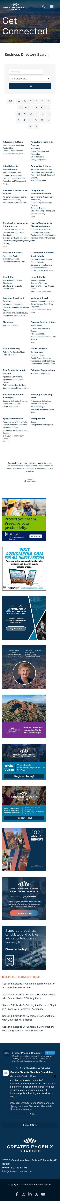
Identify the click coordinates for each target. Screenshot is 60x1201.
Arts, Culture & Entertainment (10, 167)
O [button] (31, 114)
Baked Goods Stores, (39, 404)
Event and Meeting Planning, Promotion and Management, (14, 179)
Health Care (9, 277)
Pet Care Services (10, 355)
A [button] (19, 101)
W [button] (42, 120)
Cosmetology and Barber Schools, (41, 329)
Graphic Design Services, (13, 151)
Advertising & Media (13, 142)
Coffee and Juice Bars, (12, 404)
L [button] (47, 107)
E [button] (42, 101)
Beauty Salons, (37, 325)
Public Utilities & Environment (39, 350)
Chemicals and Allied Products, (15, 313)
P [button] (36, 114)
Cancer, (6, 289)
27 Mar (33, 1076)
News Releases (30, 463)
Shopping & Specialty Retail (41, 396)
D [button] (37, 101)
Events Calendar (44, 463)
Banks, (15, 256)
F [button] (48, 101)
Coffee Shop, (8, 407)
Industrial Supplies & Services (13, 299)
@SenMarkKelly (45, 1102)
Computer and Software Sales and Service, (42, 198)
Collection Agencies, (11, 259)
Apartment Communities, (13, 377)
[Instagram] (23, 1194)
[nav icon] (52, 6)
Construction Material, (11, 316)
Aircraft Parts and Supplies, (41, 169)
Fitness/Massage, (38, 334)
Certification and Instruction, (42, 259)
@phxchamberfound (18, 1076)
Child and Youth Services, (41, 230)
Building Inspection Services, (14, 385)
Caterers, (24, 401)
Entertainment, (16, 176)
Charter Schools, (37, 262)
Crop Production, (37, 157)
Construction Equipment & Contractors (15, 224)
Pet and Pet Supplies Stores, (14, 352)
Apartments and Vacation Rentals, (13, 381)
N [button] (25, 114)
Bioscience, (7, 283)
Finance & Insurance (13, 253)
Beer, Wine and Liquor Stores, (42, 409)
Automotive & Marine (41, 166)
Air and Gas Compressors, (13, 305)
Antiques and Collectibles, (41, 401)
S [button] (19, 120)
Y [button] (30, 126)
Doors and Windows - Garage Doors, (42, 287)
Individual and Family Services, (43, 238)
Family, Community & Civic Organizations (41, 224)
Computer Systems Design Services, (41, 204)
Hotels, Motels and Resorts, (41, 310)
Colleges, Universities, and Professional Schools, (41, 266)
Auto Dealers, (36, 181)
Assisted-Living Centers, (12, 280)
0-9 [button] (10, 101)
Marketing (8, 322)
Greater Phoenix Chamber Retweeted (35, 1068)
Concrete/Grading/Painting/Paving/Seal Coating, (18, 242)
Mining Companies (38, 160)
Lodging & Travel (39, 298)
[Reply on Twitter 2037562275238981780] (12, 1114)
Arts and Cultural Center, (12, 173)
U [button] (30, 120)
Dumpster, (41, 355)
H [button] (26, 107)
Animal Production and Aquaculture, (40, 152)
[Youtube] (43, 1194)
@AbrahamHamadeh (40, 1106)
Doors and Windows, (39, 283)
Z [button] (36, 126)
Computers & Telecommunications (41, 192)
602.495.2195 (19, 1167)
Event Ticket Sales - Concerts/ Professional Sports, (15, 426)
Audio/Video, (8, 148)
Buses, (33, 422)
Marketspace (44, 466)
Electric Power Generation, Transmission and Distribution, (43, 359)
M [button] (19, 114)
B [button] (25, 101)
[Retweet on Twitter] (17, 1068)
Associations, (8, 203)
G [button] (20, 107)
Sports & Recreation (13, 418)
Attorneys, (18, 203)
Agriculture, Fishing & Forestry (42, 143)
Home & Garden (38, 277)
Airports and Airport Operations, (43, 172)
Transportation (38, 418)
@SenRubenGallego (21, 1109)
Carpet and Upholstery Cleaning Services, (16, 308)
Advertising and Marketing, (13, 145)
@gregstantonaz (19, 1106)
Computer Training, (38, 208)
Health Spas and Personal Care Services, (43, 338)
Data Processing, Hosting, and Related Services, (43, 212)
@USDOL (15, 1102)
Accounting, (7, 256)
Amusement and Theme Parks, (15, 422)
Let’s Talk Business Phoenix (22, 977)
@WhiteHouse (28, 1102)
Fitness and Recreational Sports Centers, (15, 431)
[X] (36, 1194)
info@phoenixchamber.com (17, 1171)
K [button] (42, 107)
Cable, (33, 355)
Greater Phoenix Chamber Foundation (31, 1072)
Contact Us (19, 468)
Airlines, (34, 301)
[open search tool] (43, 6)
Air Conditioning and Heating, (15, 197)
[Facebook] (17, 1194)
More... (22, 154)
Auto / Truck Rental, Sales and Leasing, (43, 176)
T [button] (24, 120)
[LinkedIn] (30, 1194)
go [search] (31, 86)
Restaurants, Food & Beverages (13, 396)
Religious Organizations (43, 370)
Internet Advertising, (11, 154)
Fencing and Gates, (38, 291)
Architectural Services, (12, 200)
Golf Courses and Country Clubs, (13, 437)
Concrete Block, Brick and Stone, (16, 238)
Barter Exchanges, (38, 407)
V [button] (36, 120)
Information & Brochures (35, 468)
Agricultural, (35, 148)
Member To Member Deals (26, 466)
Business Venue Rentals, (13, 388)
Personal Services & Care (43, 322)
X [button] (48, 120)
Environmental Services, (40, 364)
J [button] (36, 107)
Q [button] (42, 114)
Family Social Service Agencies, (43, 235)
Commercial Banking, (11, 262)
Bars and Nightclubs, (11, 401)
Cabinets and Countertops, (13, 230)
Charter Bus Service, (46, 301)
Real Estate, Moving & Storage (14, 372)
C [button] (31, 101)
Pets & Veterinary (11, 349)
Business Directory (10, 325)
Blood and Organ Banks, (12, 286)
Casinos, (6, 176)
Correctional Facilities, (39, 270)
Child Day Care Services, (41, 232)
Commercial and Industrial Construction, (13, 233)
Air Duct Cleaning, (38, 280)
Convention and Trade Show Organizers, (42, 305)
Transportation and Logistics (42, 425)
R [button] (48, 114)
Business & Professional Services (15, 192)
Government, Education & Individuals (42, 254)
